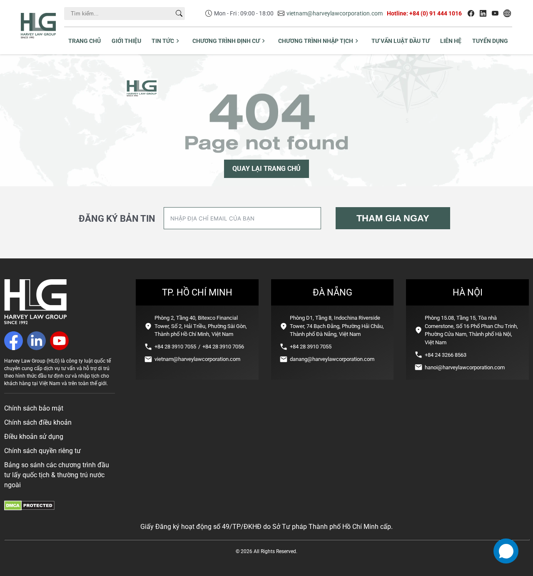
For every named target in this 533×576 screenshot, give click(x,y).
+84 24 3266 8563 (445, 355)
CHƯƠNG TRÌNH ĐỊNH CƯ (226, 41)
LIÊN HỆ (450, 41)
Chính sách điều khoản (38, 422)
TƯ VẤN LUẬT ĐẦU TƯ (400, 41)
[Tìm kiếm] (179, 13)
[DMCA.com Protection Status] (29, 508)
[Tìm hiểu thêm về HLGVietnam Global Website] (507, 13)
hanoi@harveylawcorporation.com (465, 367)
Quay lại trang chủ (266, 169)
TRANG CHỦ (84, 41)
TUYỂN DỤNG (490, 41)
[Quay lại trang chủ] (35, 322)
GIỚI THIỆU (126, 41)
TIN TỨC (163, 41)
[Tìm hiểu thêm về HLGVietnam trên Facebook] (471, 13)
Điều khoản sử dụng (33, 437)
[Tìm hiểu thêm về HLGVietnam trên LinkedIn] (483, 13)
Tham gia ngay (392, 218)
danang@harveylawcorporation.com (332, 359)
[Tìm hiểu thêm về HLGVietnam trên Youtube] (495, 13)
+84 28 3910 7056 (223, 346)
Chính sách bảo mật (33, 408)
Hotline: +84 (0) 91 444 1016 (424, 13)
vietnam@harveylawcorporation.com (334, 13)
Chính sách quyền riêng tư (42, 451)
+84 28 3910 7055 (175, 346)
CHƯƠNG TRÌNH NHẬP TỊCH (315, 41)
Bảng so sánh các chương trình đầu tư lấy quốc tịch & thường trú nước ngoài (56, 475)
